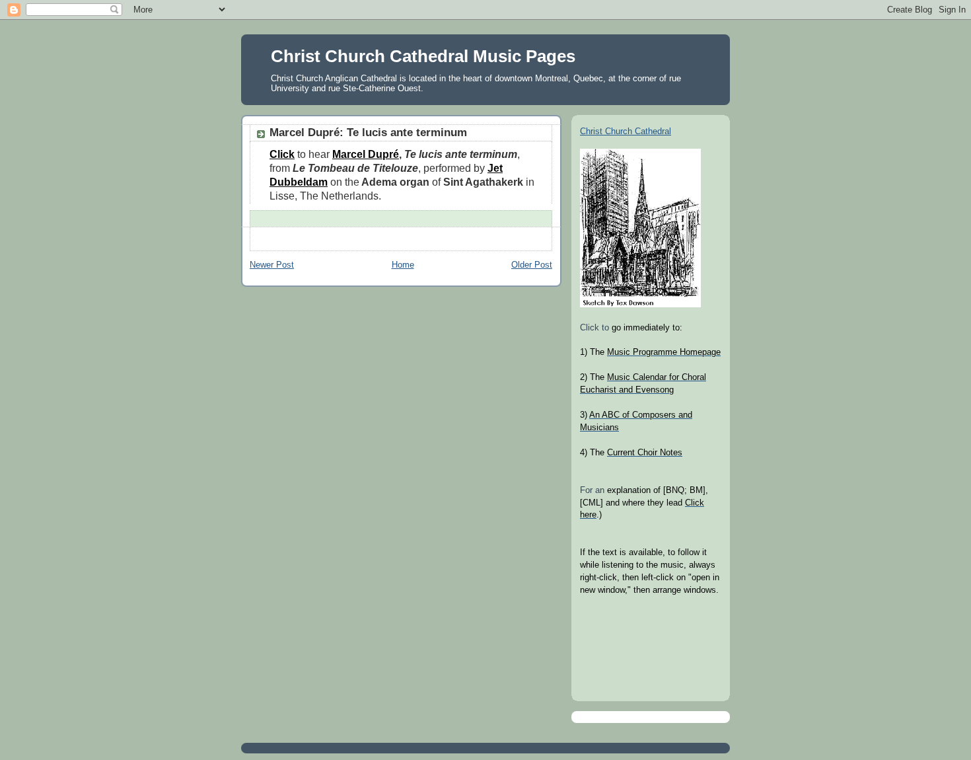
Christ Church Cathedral (625, 131)
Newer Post (272, 265)
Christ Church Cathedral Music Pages (423, 56)
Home (403, 265)
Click (282, 154)
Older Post (531, 265)
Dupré (383, 154)
